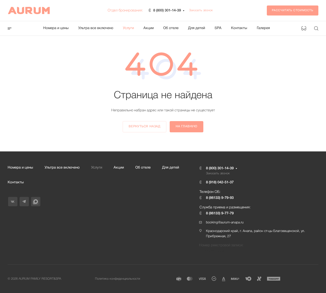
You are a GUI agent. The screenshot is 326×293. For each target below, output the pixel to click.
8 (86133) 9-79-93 (220, 198)
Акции (119, 167)
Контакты (16, 182)
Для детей (170, 167)
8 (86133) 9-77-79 (220, 213)
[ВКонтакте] (12, 201)
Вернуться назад (144, 126)
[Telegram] (24, 201)
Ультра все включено (62, 167)
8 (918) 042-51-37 (220, 182)
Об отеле (143, 167)
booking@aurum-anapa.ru (225, 222)
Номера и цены (20, 167)
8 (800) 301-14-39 (167, 10)
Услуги (96, 167)
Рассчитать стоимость (292, 10)
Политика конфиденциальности (117, 279)
